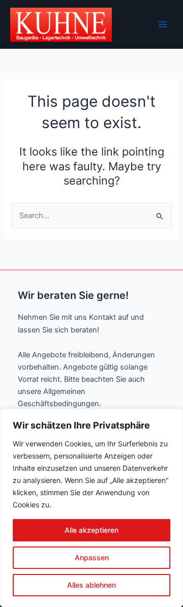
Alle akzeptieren (91, 530)
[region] (91, 508)
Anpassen (92, 557)
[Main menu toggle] (162, 24)
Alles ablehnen (91, 585)
